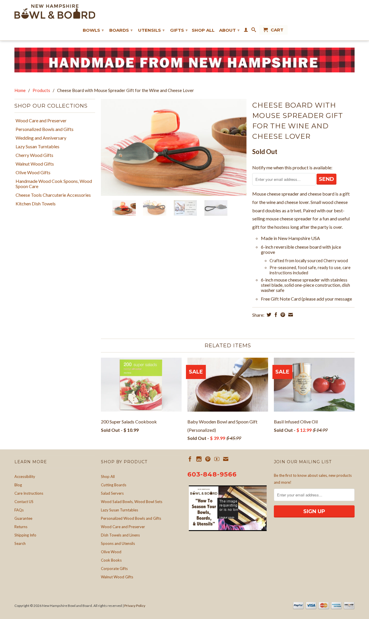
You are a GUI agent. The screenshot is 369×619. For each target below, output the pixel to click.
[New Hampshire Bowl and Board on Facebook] (190, 459)
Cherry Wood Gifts (34, 155)
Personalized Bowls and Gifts (45, 129)
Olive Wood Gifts (33, 172)
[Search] (253, 30)
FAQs (19, 510)
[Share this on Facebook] (275, 314)
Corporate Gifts (114, 568)
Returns (20, 526)
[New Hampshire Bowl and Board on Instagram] (199, 459)
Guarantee (23, 518)
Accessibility (24, 476)
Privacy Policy (134, 605)
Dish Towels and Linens (120, 535)
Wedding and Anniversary (41, 137)
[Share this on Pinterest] (282, 314)
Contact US (23, 501)
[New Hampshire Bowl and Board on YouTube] (216, 459)
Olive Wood (111, 551)
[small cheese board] (173, 147)
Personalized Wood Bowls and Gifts (131, 518)
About (229, 30)
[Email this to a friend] (290, 314)
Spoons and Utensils (118, 543)
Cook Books (111, 560)
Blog (18, 485)
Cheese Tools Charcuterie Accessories (53, 195)
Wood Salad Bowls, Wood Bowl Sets (131, 501)
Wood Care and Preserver (41, 120)
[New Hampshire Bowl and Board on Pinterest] (207, 459)
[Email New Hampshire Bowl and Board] (225, 459)
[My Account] (246, 30)
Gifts (179, 30)
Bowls (93, 30)
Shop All (203, 30)
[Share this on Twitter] (268, 314)
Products (41, 90)
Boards (121, 30)
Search (20, 543)
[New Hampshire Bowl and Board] (54, 11)
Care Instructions (28, 493)
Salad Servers (112, 493)
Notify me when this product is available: (292, 167)
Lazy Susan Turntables (37, 146)
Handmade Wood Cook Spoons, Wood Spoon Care (54, 184)
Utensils (151, 30)
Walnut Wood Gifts (35, 163)
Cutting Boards (113, 485)
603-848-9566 (212, 474)
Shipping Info (25, 535)
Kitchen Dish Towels (36, 203)
